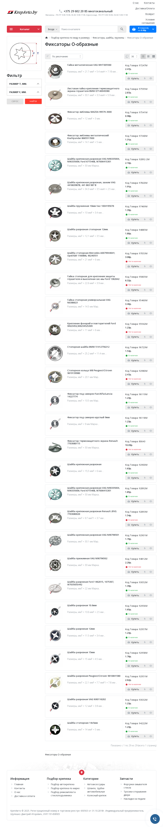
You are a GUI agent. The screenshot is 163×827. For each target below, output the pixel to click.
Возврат (150, 13)
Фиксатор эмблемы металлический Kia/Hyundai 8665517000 (88, 137)
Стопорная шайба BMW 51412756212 (88, 347)
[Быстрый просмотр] (151, 78)
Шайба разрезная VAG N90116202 (86, 699)
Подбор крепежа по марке (65, 788)
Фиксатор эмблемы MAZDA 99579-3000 (89, 112)
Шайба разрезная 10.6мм (82, 605)
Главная (18, 784)
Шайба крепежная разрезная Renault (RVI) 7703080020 (91, 512)
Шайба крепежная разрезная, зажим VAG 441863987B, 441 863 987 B (91, 184)
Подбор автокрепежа (62, 784)
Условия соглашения (148, 21)
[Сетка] (148, 56)
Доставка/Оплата (145, 8)
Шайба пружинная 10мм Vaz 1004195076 (90, 206)
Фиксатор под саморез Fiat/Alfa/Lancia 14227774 (89, 395)
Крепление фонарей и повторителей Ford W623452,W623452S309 (91, 325)
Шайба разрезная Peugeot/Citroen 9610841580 (93, 676)
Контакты (149, 2)
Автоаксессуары (96, 784)
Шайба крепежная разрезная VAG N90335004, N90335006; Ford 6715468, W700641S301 (93, 160)
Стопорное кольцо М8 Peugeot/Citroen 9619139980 (89, 372)
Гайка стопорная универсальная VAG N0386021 (88, 301)
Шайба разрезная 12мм (81, 629)
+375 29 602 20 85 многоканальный (88, 11)
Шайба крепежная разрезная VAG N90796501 (93, 535)
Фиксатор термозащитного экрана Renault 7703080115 (92, 442)
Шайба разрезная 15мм (81, 652)
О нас (136, 2)
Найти (33, 101)
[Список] (143, 56)
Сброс (15, 101)
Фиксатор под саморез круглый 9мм (88, 417)
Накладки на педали (134, 798)
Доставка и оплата (24, 796)
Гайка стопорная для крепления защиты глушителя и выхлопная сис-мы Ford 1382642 (93, 277)
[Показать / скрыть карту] (81, 772)
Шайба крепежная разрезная (84, 464)
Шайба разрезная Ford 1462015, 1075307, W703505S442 (90, 583)
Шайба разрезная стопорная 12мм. (87, 229)
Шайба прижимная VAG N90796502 (87, 558)
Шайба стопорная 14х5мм (82, 723)
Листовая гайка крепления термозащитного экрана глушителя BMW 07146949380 (93, 90)
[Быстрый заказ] (145, 78)
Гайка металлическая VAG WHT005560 (89, 65)
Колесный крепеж (96, 795)
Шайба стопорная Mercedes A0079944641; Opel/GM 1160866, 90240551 (91, 254)
